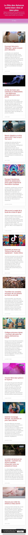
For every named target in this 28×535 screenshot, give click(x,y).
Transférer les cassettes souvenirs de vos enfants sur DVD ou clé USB (13, 293)
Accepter (20, 531)
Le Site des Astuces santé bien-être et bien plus (14, 7)
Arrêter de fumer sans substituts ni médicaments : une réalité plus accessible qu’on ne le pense (13, 93)
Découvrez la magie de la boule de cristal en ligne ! (13, 211)
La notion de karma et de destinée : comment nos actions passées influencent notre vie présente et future (13, 462)
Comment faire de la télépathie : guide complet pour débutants (13, 48)
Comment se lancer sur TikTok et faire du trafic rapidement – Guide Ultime (14, 251)
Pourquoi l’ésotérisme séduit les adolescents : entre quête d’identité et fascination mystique (13, 181)
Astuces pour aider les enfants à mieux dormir (12, 502)
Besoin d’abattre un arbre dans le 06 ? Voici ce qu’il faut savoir (13, 137)
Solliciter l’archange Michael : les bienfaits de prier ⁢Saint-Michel (13, 418)
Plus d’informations (11, 531)
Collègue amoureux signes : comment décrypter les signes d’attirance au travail (13, 335)
